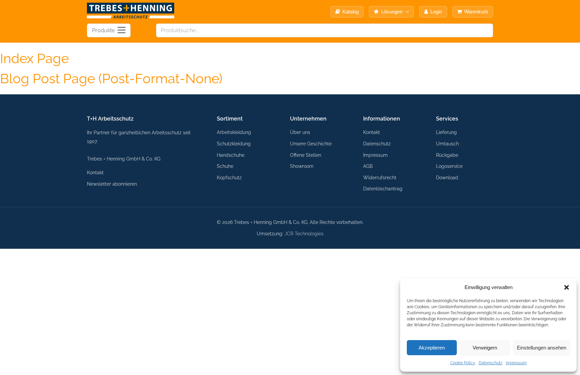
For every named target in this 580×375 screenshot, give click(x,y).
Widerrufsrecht (379, 177)
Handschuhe (230, 155)
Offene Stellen (305, 155)
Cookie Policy (462, 363)
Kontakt (95, 172)
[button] (566, 287)
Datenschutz (490, 363)
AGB (368, 166)
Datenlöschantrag (382, 188)
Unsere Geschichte (311, 143)
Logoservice (449, 166)
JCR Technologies (304, 233)
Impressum (516, 363)
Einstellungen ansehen (541, 347)
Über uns (300, 132)
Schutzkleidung (234, 143)
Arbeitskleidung (234, 132)
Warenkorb (476, 11)
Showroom (301, 166)
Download (447, 177)
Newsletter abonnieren (112, 184)
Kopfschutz (229, 177)
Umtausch (447, 143)
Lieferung (446, 132)
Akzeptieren (432, 347)
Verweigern (485, 347)
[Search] (486, 30)
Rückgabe (447, 155)
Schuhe (225, 166)
